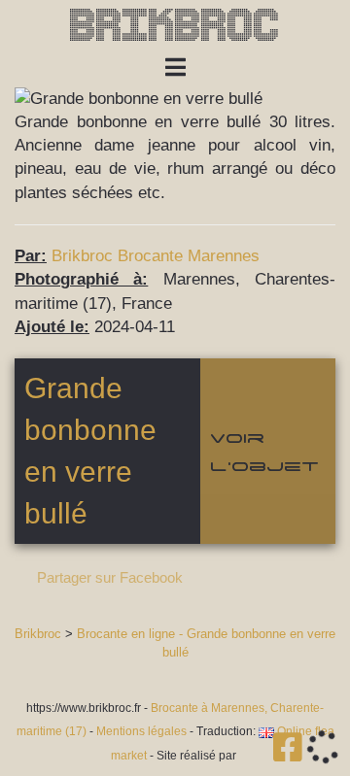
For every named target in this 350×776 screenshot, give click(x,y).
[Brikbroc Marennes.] (290, 754)
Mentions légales (141, 731)
